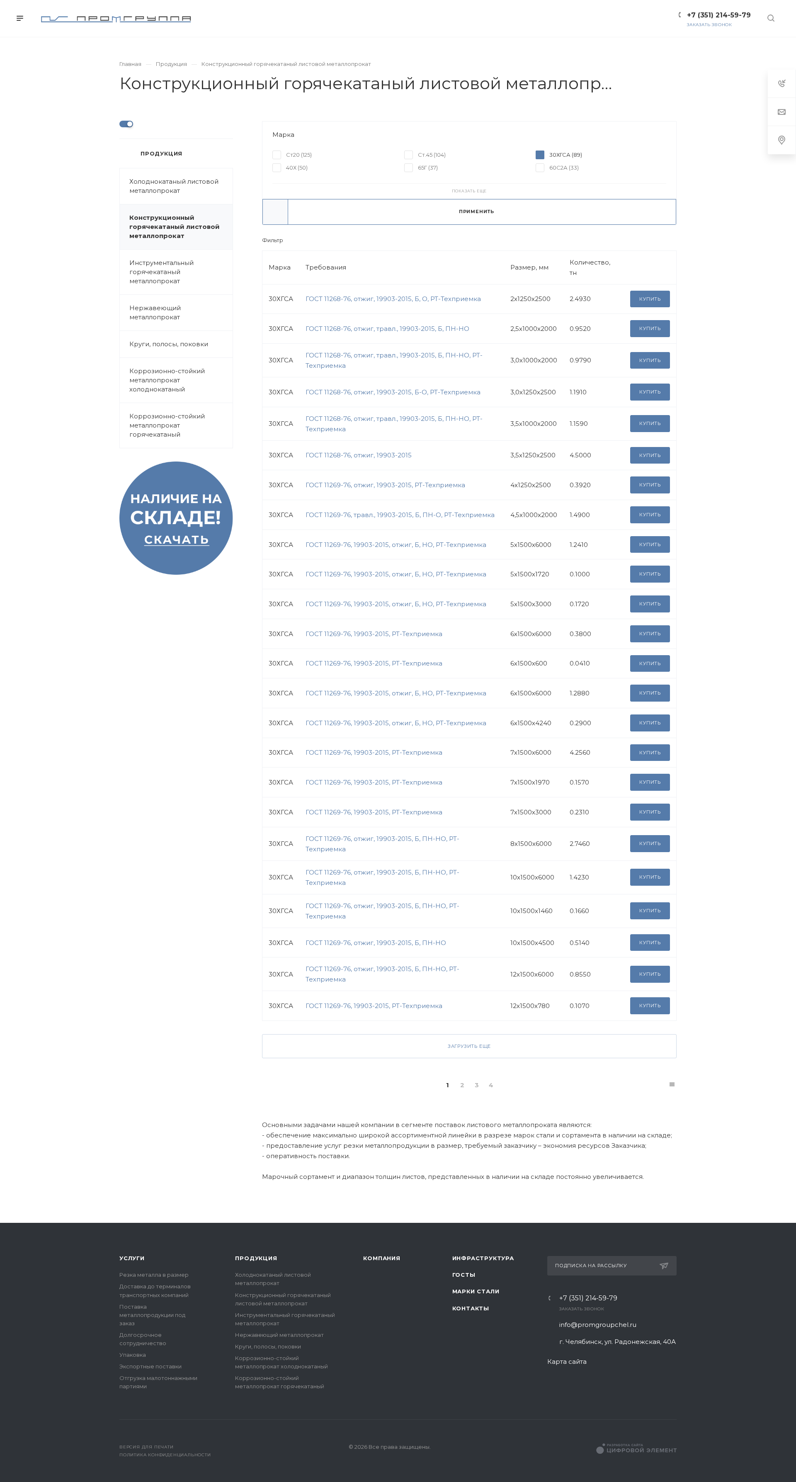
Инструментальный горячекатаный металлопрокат (161, 272)
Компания (381, 1258)
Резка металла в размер (154, 1274)
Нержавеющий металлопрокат (155, 312)
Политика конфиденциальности (165, 1455)
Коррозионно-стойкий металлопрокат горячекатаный (167, 425)
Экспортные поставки (150, 1366)
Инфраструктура (483, 1258)
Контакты (470, 1308)
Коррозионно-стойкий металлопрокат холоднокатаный (167, 380)
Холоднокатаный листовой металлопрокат (173, 185)
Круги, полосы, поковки (168, 344)
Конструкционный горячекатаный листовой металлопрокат (174, 227)
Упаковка (132, 1354)
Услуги (132, 1258)
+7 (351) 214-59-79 (588, 1298)
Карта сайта (567, 1361)
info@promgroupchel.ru (597, 1325)
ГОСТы (464, 1274)
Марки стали (476, 1291)
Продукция (256, 1258)
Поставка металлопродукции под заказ (152, 1315)
